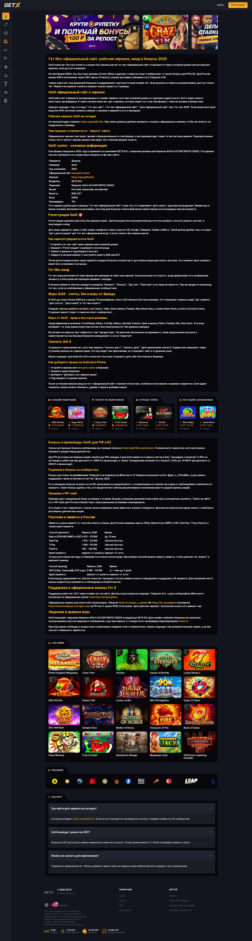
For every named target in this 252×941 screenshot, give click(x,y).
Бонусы (122, 900)
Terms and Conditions (179, 900)
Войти (220, 5)
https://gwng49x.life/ (91, 121)
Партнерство (125, 910)
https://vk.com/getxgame (103, 597)
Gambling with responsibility (182, 905)
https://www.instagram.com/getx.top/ (69, 606)
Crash (122, 896)
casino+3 (183, 621)
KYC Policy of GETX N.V (180, 910)
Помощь (173, 896)
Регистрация (238, 5)
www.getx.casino (80, 173)
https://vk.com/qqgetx (163, 602)
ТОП (121, 905)
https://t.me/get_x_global (132, 602)
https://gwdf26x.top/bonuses (137, 448)
